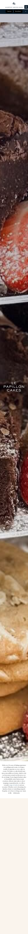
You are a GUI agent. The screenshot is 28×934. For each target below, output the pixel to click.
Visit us (9, 11)
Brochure (18, 11)
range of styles (13, 785)
